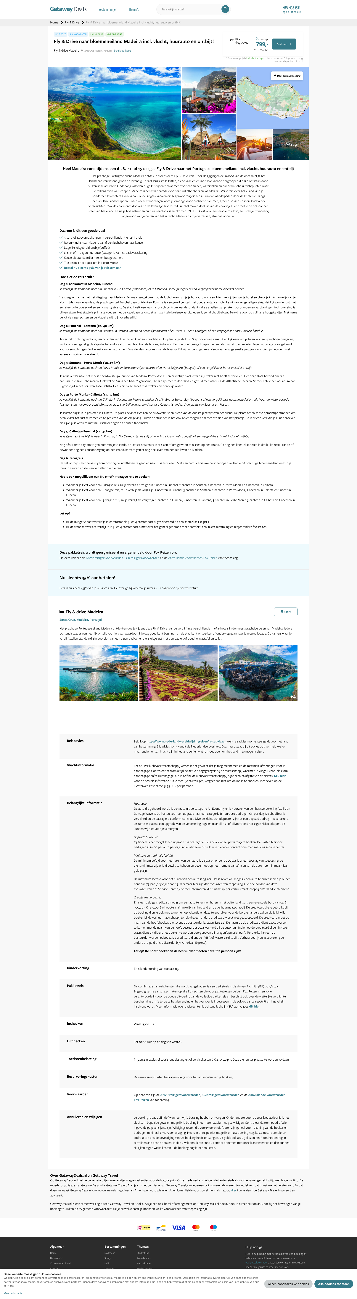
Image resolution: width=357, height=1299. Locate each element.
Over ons (55, 1268)
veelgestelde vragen (256, 1262)
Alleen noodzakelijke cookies (288, 1284)
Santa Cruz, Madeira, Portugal (81, 620)
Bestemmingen (108, 9)
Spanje (107, 1258)
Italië (106, 1263)
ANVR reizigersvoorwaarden (104, 558)
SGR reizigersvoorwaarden (141, 558)
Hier (233, 1190)
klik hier (254, 1006)
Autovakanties (144, 1263)
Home (54, 22)
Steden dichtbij (144, 1268)
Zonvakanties (143, 1258)
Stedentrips (143, 1253)
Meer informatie (13, 1293)
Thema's (134, 9)
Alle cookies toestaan (334, 1284)
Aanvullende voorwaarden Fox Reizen (192, 558)
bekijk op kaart (122, 50)
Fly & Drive (72, 22)
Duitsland (109, 1268)
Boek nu (282, 44)
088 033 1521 (291, 7)
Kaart (287, 612)
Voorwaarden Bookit (60, 1263)
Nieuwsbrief (56, 1258)
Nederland (109, 1253)
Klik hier (280, 776)
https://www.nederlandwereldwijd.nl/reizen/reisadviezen (187, 741)
